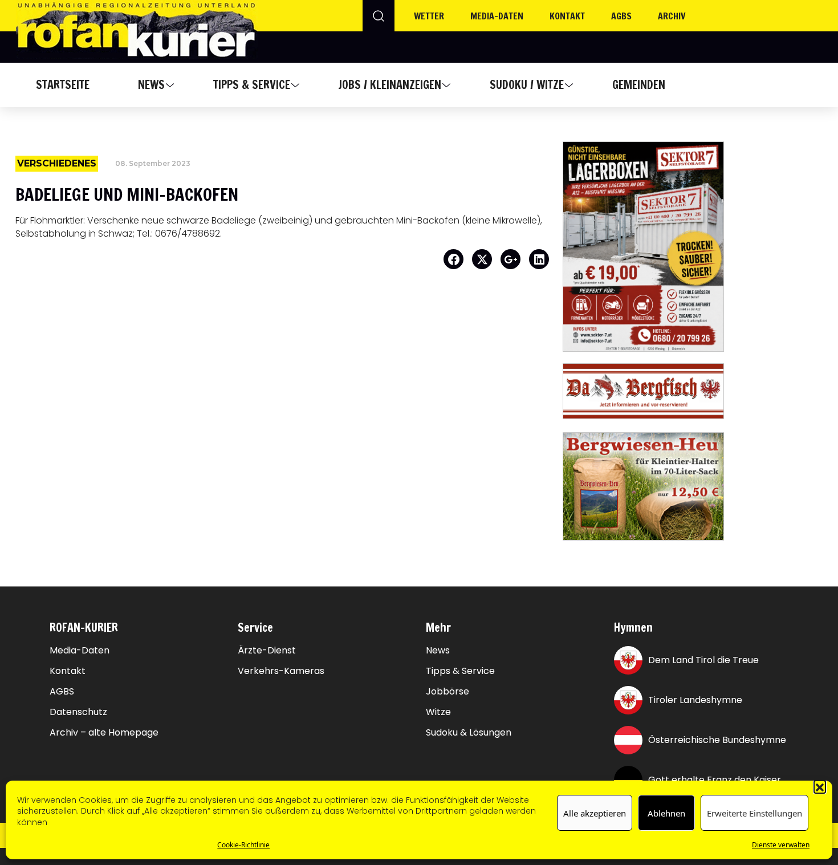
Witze (438, 712)
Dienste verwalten (780, 845)
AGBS (621, 16)
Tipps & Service (251, 84)
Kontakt (567, 16)
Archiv (672, 16)
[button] (819, 786)
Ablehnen (666, 813)
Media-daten (496, 16)
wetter (429, 16)
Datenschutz (78, 712)
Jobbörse (447, 691)
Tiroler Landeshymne (695, 699)
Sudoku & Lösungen (468, 732)
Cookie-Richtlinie (243, 845)
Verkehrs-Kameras (281, 671)
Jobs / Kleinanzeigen (389, 84)
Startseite (63, 84)
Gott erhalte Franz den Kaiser (714, 779)
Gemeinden (638, 84)
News (151, 84)
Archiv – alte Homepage (104, 732)
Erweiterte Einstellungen (754, 813)
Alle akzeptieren (594, 813)
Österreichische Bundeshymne (717, 739)
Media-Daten (79, 650)
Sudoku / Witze (527, 84)
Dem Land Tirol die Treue (703, 660)
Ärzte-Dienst (267, 650)
